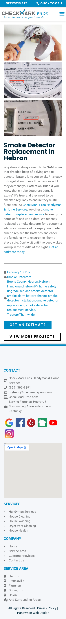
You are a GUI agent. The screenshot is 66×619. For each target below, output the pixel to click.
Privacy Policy (46, 608)
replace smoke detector (36, 291)
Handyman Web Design (33, 613)
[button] (62, 14)
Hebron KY (30, 286)
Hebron (33, 281)
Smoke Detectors (19, 277)
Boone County (16, 281)
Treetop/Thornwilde (21, 314)
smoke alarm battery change (27, 296)
